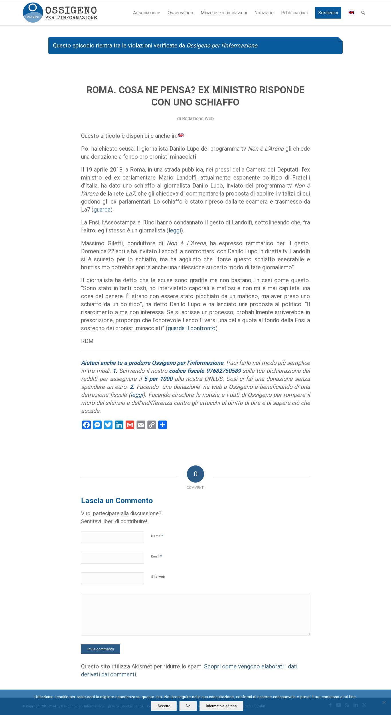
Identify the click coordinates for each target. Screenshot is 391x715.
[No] (384, 702)
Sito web (158, 577)
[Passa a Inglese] (351, 12)
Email (156, 556)
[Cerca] (363, 12)
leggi (175, 230)
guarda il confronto (192, 328)
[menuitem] (146, 12)
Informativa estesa (221, 706)
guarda (102, 209)
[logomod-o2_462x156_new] (59, 12)
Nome (157, 535)
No (188, 706)
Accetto (163, 706)
